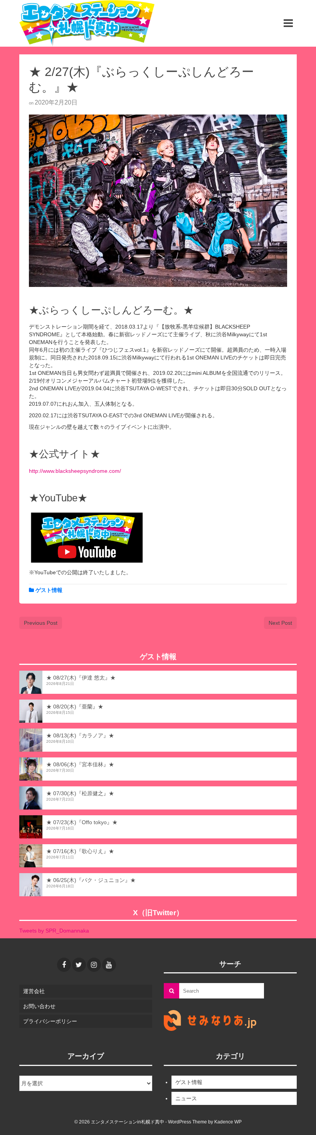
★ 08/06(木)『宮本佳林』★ (80, 764)
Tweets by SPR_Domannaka (54, 931)
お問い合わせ (39, 1006)
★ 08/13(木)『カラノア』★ (80, 735)
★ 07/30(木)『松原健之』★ (80, 793)
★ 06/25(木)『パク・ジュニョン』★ (91, 880)
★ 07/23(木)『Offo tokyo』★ (82, 822)
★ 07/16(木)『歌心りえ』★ (80, 851)
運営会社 (34, 991)
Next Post (280, 623)
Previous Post (40, 623)
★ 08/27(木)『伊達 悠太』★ (81, 678)
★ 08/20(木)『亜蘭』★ (74, 706)
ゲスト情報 (48, 590)
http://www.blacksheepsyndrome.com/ (75, 471)
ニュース (186, 1098)
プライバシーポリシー (50, 1021)
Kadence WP (228, 1122)
